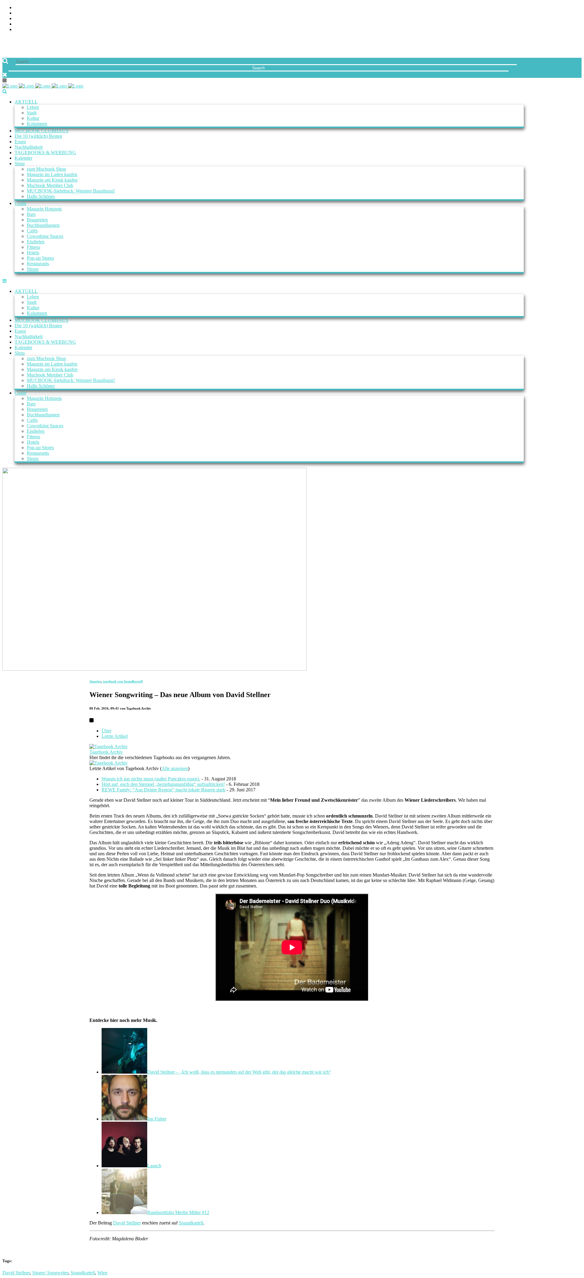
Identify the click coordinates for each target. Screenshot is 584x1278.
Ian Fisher (156, 1118)
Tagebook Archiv (106, 752)
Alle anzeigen (175, 768)
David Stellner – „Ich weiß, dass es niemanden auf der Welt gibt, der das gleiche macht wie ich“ (239, 1072)
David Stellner (127, 1222)
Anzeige (95, 681)
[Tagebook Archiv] (108, 746)
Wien (102, 1272)
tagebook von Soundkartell (123, 681)
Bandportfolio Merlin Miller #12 (178, 1212)
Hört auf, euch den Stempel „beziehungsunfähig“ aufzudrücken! (163, 784)
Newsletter (29, 24)
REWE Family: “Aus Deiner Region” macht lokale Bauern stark (163, 789)
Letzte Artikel (115, 736)
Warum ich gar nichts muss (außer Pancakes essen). (151, 778)
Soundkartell (191, 1222)
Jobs (20, 13)
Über (106, 730)
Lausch (154, 1165)
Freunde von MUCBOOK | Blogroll (56, 18)
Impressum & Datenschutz (46, 29)
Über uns (25, 7)
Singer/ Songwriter (50, 1272)
